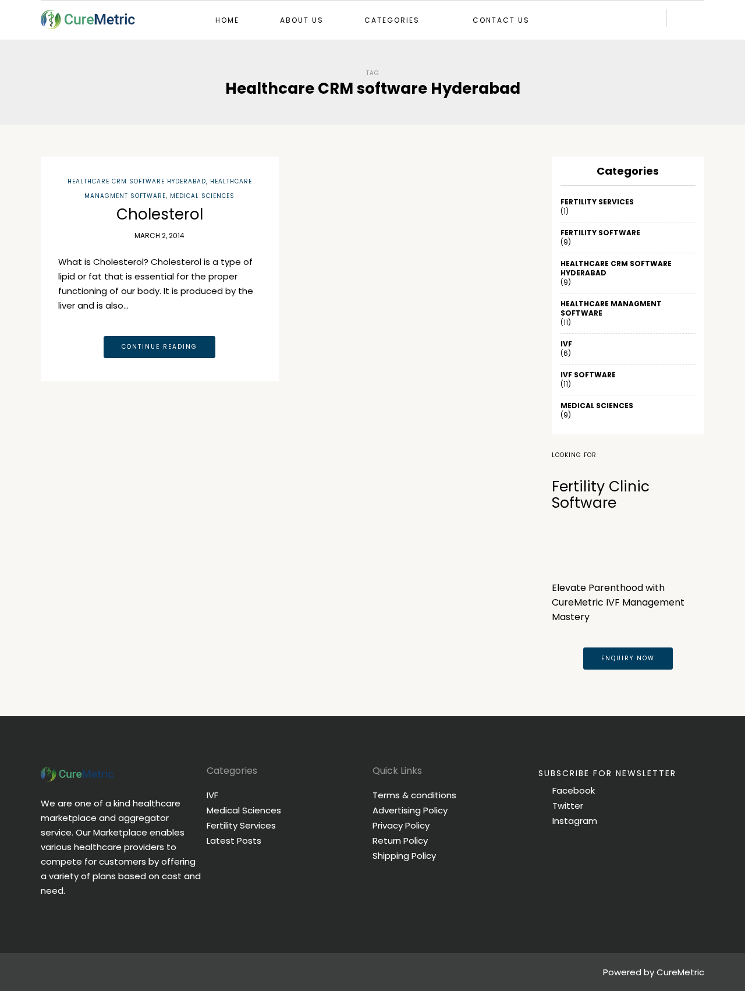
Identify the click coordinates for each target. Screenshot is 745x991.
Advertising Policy (410, 810)
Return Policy (400, 840)
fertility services (597, 202)
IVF (566, 344)
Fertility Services (241, 825)
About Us (302, 20)
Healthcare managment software (611, 308)
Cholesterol (159, 214)
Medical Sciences (202, 196)
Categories (392, 20)
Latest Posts (234, 840)
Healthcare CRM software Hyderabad (137, 181)
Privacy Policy (401, 825)
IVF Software (588, 375)
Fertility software (600, 233)
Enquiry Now (628, 658)
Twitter (566, 805)
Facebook (572, 790)
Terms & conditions (414, 795)
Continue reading (159, 346)
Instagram (573, 821)
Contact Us (501, 20)
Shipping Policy (404, 856)
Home (227, 20)
